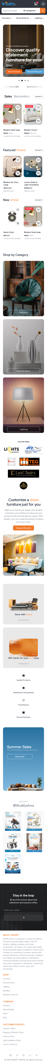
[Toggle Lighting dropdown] (44, 18)
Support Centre (9, 1028)
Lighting (38, 18)
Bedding (6, 991)
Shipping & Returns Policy (13, 1032)
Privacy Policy (8, 1036)
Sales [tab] (8, 96)
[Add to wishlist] (17, 107)
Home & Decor (22, 18)
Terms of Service (10, 1044)
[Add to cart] (17, 121)
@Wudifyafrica (23, 805)
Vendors (6, 1005)
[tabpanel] (23, 121)
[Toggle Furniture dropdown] (12, 18)
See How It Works (37, 71)
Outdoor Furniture (26, 87)
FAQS (5, 1013)
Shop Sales (19, 756)
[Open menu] (43, 4)
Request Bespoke (15, 71)
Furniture (6, 18)
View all (38, 96)
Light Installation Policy (12, 1040)
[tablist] (17, 96)
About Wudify (8, 1009)
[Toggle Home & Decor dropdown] (30, 18)
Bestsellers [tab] (22, 96)
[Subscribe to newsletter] (23, 918)
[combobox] (31, 10)
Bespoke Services (10, 995)
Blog (5, 1017)
